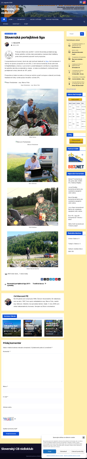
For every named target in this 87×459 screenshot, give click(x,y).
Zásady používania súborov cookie (55, 455)
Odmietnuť (63, 451)
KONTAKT (16, 24)
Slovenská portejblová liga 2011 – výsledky (19, 284)
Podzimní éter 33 (76, 47)
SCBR (11, 19)
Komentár (6, 351)
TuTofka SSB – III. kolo (78, 74)
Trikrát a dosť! (73, 226)
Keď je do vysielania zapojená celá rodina (75, 191)
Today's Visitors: (74, 244)
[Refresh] (15, 418)
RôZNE (5, 24)
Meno (5, 386)
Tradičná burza (38, 283)
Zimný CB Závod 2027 (78, 85)
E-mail (5, 397)
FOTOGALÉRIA (67, 19)
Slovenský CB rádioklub (29, 332)
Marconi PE (16, 43)
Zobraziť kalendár (71, 89)
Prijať (49, 451)
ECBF (26, 24)
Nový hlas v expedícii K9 (52, 324)
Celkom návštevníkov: (75, 249)
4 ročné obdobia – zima (78, 79)
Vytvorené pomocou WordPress (34, 456)
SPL (15, 33)
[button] (83, 437)
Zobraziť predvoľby (78, 451)
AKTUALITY (28, 321)
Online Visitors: (73, 238)
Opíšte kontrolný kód (10, 429)
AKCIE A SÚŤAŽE (35, 19)
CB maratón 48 (76, 67)
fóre (47, 61)
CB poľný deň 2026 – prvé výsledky (11, 328)
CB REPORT (21, 19)
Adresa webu (7, 407)
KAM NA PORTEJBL (52, 19)
